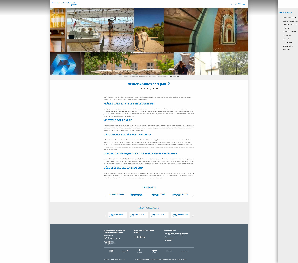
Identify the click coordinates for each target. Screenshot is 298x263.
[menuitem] (64, 4)
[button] (235, 3)
